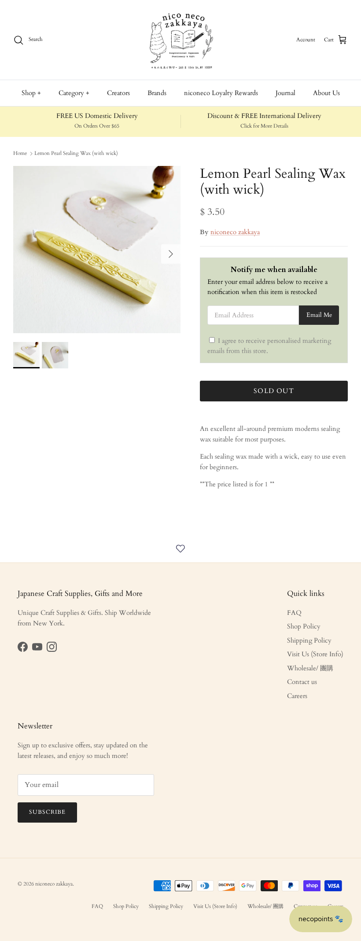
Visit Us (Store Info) (315, 654)
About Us (326, 92)
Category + (74, 92)
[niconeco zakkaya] (180, 40)
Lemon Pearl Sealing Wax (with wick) (76, 153)
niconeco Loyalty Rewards (221, 92)
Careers (297, 695)
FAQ (294, 612)
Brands (156, 92)
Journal (285, 92)
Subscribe (47, 812)
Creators (118, 92)
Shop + (31, 92)
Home (20, 153)
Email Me (319, 315)
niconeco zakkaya (235, 232)
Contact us (302, 681)
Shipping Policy (309, 640)
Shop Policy (303, 626)
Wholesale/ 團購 (310, 668)
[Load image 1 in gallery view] (96, 249)
